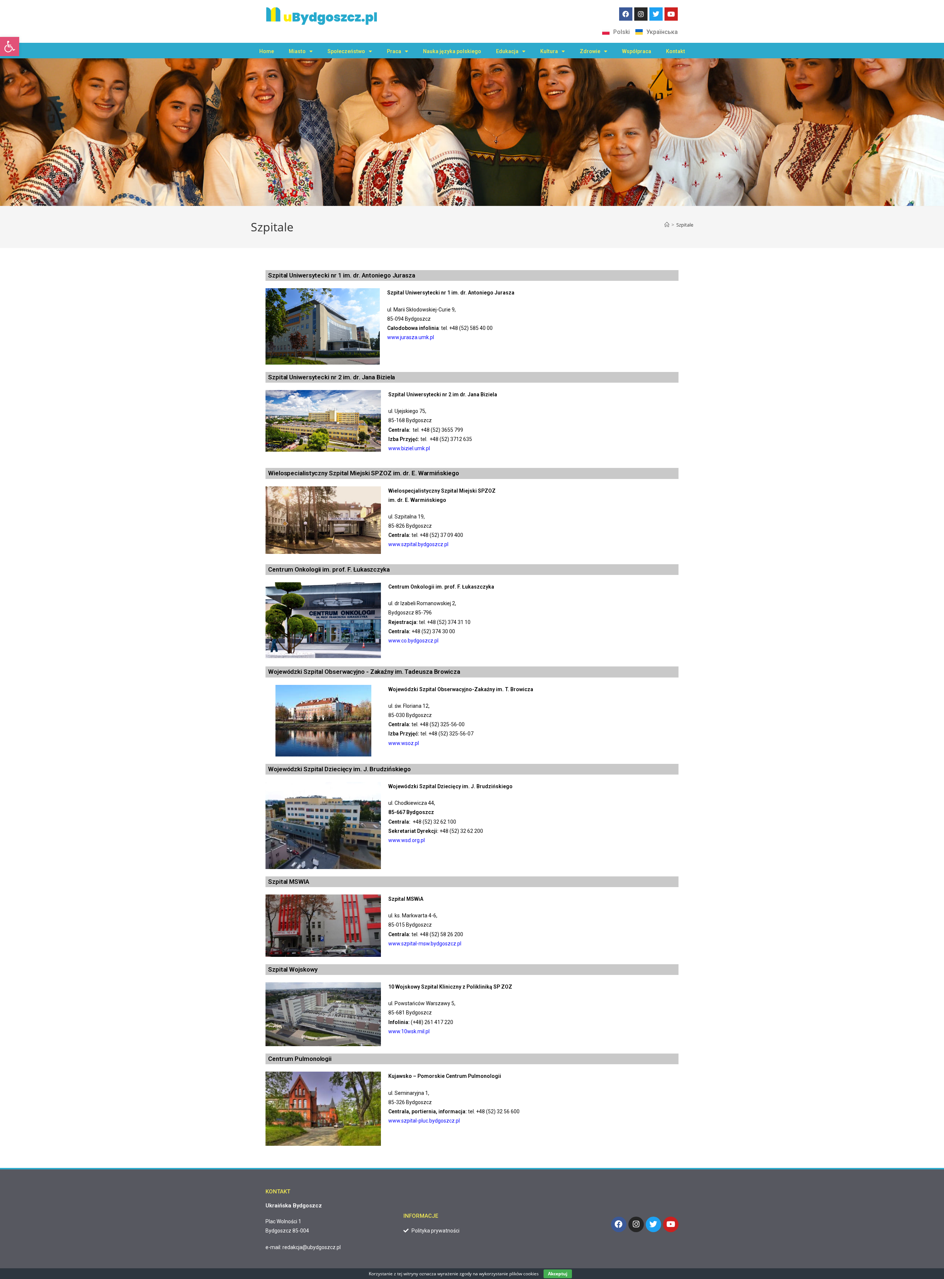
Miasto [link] (297, 51)
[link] (9, 46)
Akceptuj (558, 1274)
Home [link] (266, 51)
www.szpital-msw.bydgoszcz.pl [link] (424, 944)
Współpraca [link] (636, 51)
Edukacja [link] (507, 51)
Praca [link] (394, 51)
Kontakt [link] (675, 51)
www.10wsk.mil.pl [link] (409, 1031)
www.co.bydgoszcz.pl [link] (413, 641)
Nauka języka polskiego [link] (452, 51)
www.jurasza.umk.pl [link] (410, 337)
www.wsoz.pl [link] (403, 743)
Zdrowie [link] (590, 51)
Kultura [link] (549, 51)
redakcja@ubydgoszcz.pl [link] (311, 1247)
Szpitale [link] (684, 224)
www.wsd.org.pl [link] (406, 840)
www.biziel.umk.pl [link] (409, 448)
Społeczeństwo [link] (346, 51)
